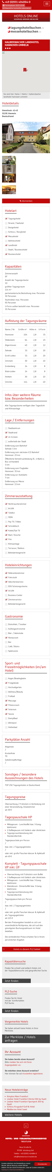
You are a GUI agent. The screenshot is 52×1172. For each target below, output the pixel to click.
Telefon (11, 512)
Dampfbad (12, 718)
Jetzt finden (11, 980)
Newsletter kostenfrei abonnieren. (18, 8)
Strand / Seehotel (16, 223)
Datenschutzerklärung (17, 1170)
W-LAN (11, 508)
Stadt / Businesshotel (17, 249)
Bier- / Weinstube (15, 633)
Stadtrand (12, 432)
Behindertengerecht (16, 552)
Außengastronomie (16, 628)
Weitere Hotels (13, 1114)
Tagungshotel (14, 218)
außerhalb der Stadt (17, 441)
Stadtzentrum (14, 428)
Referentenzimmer (16, 573)
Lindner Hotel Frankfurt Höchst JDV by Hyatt (26, 1099)
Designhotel (13, 227)
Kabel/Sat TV (14, 530)
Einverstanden (42, 1164)
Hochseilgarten (14, 687)
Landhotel (12, 245)
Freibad (11, 696)
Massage (12, 700)
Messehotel (13, 236)
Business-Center (15, 595)
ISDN (10, 517)
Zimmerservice (14, 599)
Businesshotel (14, 254)
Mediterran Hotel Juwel (17, 1109)
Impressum (4, 1170)
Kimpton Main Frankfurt (17, 1096)
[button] (26, 70)
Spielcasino (13, 651)
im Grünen (13, 437)
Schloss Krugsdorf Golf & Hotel (21, 1106)
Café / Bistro (13, 646)
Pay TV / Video (14, 521)
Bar (9, 642)
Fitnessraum (13, 705)
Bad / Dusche (14, 535)
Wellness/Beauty (15, 691)
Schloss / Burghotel (17, 232)
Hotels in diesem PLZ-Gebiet (26, 949)
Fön (10, 539)
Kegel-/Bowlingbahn (17, 678)
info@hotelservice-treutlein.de (25, 1156)
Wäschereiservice (15, 581)
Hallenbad (12, 727)
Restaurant (13, 637)
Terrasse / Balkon (16, 548)
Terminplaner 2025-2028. (14, 5)
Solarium (12, 709)
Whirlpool (12, 722)
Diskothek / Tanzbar (17, 624)
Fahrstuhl (12, 577)
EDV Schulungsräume (17, 586)
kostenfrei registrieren (33, 1073)
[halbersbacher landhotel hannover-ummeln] (26, 137)
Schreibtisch (13, 526)
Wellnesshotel (14, 240)
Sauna (11, 714)
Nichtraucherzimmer (17, 504)
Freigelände (13, 683)
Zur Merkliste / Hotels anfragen (20, 1038)
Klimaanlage (13, 543)
